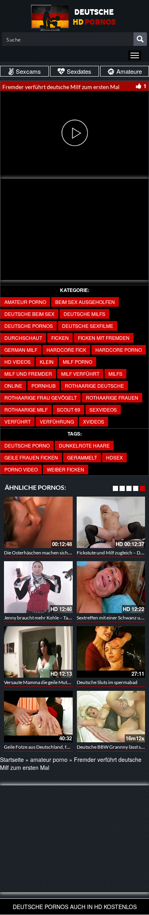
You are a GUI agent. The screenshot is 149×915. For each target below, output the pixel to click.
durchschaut (23, 337)
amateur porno (25, 301)
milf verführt (80, 373)
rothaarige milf (26, 409)
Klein (47, 361)
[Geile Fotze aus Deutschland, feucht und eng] (38, 716)
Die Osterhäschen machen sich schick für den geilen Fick (62, 553)
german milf (20, 349)
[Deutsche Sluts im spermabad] (111, 652)
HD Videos (17, 361)
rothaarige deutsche (94, 385)
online (13, 385)
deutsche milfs (84, 313)
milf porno (77, 361)
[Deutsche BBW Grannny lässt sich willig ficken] (111, 716)
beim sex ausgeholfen (85, 301)
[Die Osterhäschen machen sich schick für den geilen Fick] (38, 522)
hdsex (114, 457)
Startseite (12, 759)
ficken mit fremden (104, 337)
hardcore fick (66, 349)
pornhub (43, 385)
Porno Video (21, 469)
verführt (17, 421)
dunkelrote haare (84, 445)
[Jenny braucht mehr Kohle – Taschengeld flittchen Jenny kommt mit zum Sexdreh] (38, 587)
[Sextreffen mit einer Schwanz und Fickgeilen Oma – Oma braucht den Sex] (111, 587)
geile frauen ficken (31, 457)
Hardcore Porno (118, 349)
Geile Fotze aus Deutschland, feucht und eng (50, 747)
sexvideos (103, 409)
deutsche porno (27, 445)
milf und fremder (28, 373)
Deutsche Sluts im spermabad (107, 682)
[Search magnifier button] (140, 39)
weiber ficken (65, 469)
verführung (57, 421)
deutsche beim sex (29, 313)
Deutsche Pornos (28, 325)
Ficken (60, 337)
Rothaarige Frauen (112, 397)
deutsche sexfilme (87, 325)
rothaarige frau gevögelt (40, 397)
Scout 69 (68, 409)
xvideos (93, 421)
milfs (115, 373)
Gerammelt (82, 457)
